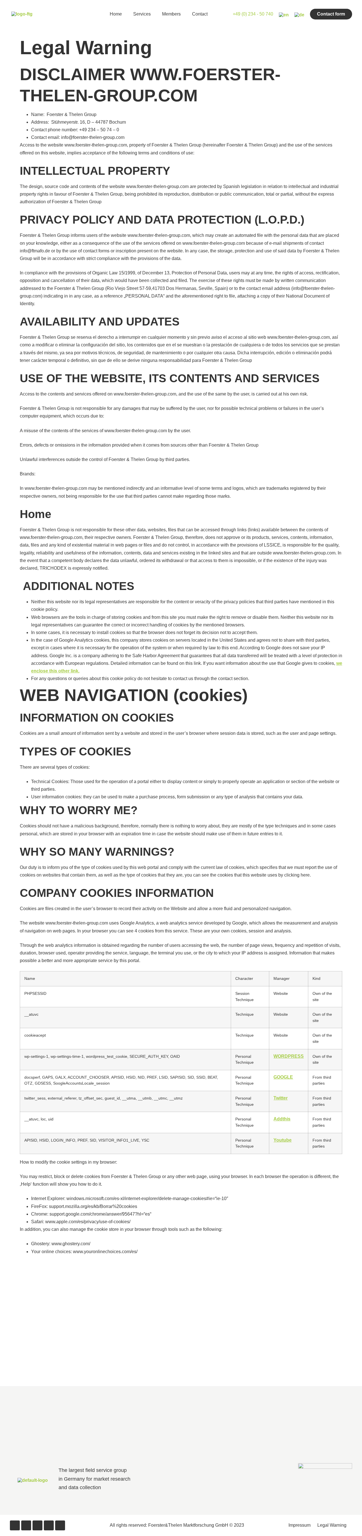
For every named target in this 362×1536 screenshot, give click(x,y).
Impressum (299, 1525)
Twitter (280, 1098)
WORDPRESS (288, 1056)
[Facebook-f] (15, 1525)
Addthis (281, 1119)
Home (116, 14)
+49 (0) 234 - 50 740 (253, 14)
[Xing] (37, 1525)
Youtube (282, 1140)
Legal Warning (331, 1525)
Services (142, 14)
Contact (200, 14)
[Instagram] (49, 1525)
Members (171, 14)
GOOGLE (283, 1077)
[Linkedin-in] (60, 1525)
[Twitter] (26, 1525)
